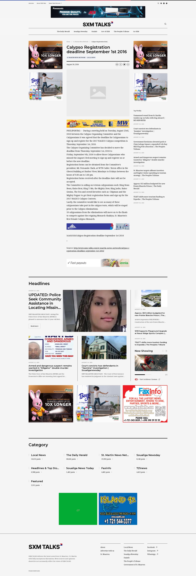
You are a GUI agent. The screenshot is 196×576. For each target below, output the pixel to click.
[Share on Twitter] (124, 64)
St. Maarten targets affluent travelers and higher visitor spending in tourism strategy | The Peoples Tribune (150, 172)
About (102, 547)
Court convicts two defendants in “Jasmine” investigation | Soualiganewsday (147, 131)
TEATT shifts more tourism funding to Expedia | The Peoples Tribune (149, 198)
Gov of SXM (105, 31)
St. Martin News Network (80, 42)
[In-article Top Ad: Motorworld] (98, 124)
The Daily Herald (63, 31)
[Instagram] (164, 3)
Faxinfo (94, 31)
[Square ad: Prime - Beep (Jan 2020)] (78, 509)
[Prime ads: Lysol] (45, 55)
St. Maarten (105, 554)
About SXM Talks (41, 3)
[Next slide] (166, 351)
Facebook (151, 547)
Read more (36, 326)
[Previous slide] (163, 351)
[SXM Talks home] (98, 23)
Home (68, 42)
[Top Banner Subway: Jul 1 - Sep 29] (98, 12)
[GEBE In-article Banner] (98, 226)
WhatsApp (151, 554)
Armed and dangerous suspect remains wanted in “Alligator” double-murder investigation (150, 159)
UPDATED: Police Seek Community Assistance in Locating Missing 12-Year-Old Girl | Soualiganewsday (45, 301)
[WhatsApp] (166, 3)
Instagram (151, 551)
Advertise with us (107, 551)
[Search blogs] (158, 3)
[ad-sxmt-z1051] (45, 86)
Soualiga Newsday (81, 31)
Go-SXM (136, 31)
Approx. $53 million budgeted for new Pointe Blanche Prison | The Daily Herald (149, 186)
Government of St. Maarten (134, 565)
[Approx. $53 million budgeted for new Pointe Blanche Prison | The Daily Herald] (151, 298)
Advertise (31, 3)
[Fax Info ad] (145, 403)
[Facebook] (161, 3)
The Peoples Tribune (121, 31)
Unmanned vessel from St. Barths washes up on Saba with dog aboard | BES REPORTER (149, 117)
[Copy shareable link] (117, 64)
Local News (91, 57)
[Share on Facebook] (120, 64)
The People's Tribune (132, 561)
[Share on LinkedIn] (128, 64)
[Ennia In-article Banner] (98, 263)
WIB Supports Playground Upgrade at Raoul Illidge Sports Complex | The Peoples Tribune (151, 332)
